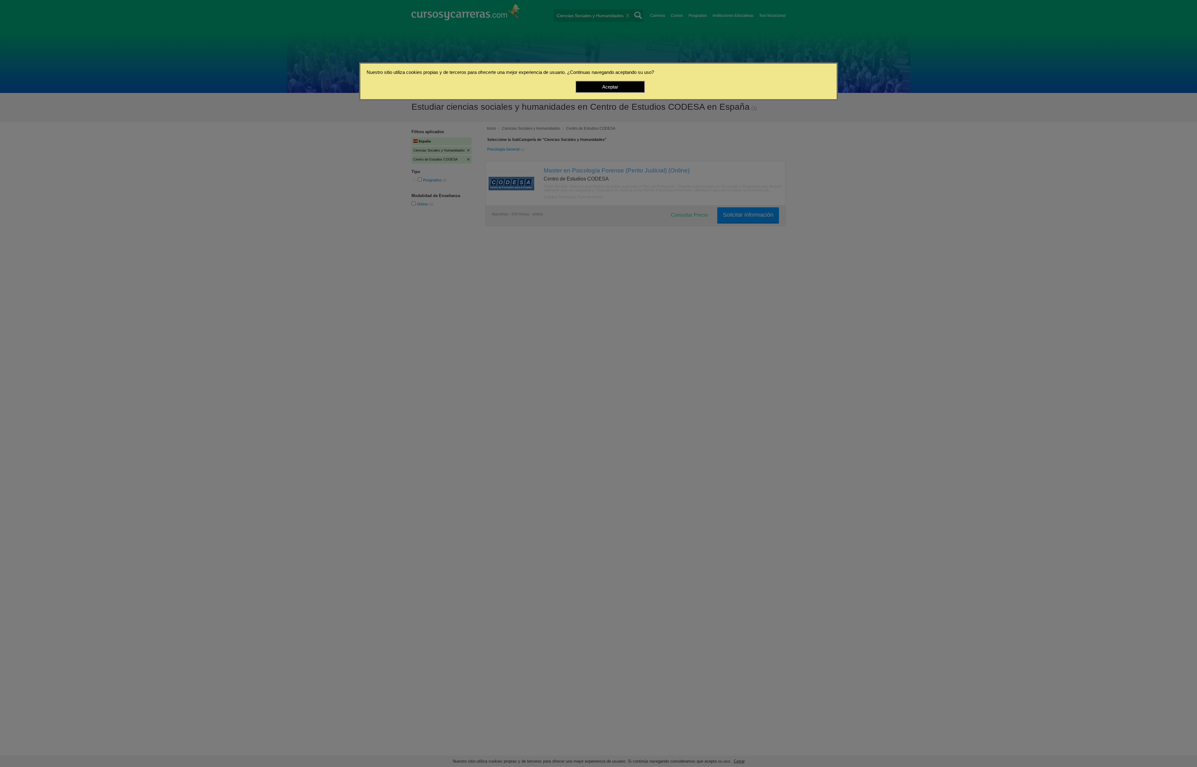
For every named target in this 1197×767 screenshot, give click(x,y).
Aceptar (610, 86)
